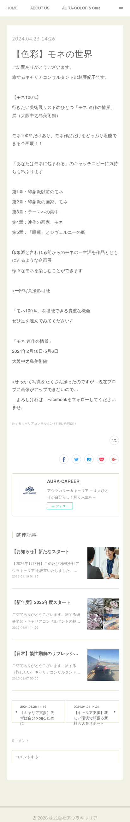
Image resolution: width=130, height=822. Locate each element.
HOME (12, 7)
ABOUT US (40, 7)
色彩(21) (70, 423)
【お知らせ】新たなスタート (40, 551)
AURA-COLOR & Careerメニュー (81, 7)
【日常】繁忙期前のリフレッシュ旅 (47, 653)
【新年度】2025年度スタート (41, 602)
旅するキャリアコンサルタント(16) (37, 423)
